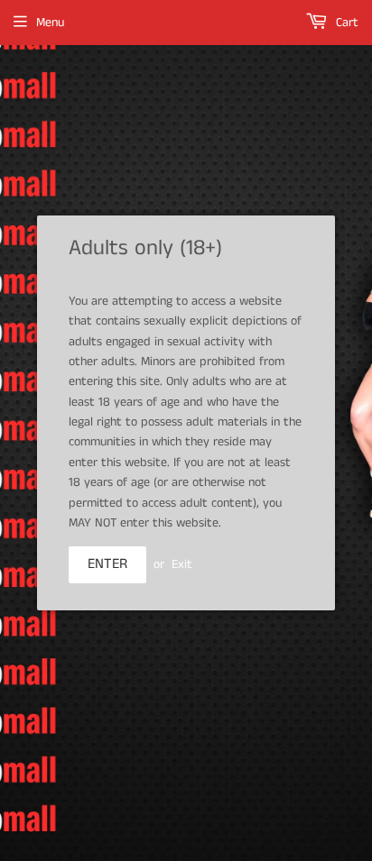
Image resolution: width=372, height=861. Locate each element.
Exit (182, 564)
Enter (107, 564)
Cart (345, 23)
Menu (50, 23)
